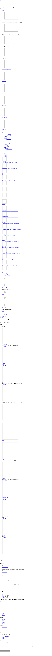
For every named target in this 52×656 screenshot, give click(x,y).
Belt (3, 440)
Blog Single (6, 314)
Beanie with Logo (5, 401)
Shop (3, 276)
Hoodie (3, 478)
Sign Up (7, 145)
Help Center (4, 129)
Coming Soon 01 (9, 149)
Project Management (5, 20)
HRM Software (4, 93)
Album (3, 363)
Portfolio (5, 138)
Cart (3, 294)
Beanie (3, 382)
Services (5, 137)
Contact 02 (8, 143)
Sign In (7, 146)
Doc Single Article (7, 275)
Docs (3, 272)
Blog (3, 311)
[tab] (6, 152)
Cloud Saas (4, 81)
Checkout (3, 300)
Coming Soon (6, 148)
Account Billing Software (6, 69)
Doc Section (6, 274)
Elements (3, 151)
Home (3, 10)
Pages (3, 132)
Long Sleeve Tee (5, 535)
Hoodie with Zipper (5, 516)
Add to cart (4, 365)
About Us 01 (8, 134)
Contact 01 (8, 142)
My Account (4, 307)
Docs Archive (6, 273)
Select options (4, 480)
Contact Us (6, 141)
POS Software (4, 117)
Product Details (4, 287)
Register (5, 144)
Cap (3, 459)
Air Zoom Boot (4, 344)
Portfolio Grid (8, 139)
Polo (3, 554)
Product (5, 136)
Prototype (4, 105)
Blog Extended (6, 313)
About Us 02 (8, 135)
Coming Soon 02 (9, 150)
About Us (6, 133)
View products (4, 346)
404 (5, 147)
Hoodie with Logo (5, 497)
